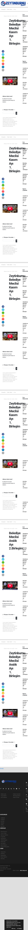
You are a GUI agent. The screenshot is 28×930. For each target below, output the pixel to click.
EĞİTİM (2, 821)
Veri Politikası (4, 797)
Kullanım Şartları (16, 794)
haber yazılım (3, 873)
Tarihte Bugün (4, 840)
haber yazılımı (7, 870)
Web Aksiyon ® (23, 870)
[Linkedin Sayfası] (12, 788)
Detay (14, 928)
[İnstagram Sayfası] (7, 788)
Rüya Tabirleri (4, 857)
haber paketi (3, 872)
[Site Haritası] (17, 788)
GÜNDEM (3, 818)
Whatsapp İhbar (16, 795)
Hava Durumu (4, 831)
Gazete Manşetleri (5, 846)
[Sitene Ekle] (20, 788)
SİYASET (3, 819)
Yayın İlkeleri (3, 795)
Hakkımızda (3, 794)
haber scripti (9, 872)
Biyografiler (3, 855)
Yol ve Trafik (3, 833)
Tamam (20, 928)
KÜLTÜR (2, 826)
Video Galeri (9, 9)
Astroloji (2, 858)
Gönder (16, 113)
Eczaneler (3, 836)
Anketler (3, 853)
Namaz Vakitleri (4, 835)
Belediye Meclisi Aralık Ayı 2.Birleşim (25, 39)
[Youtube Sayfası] (9, 788)
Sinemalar (3, 841)
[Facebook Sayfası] (1, 788)
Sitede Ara (3, 852)
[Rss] (15, 788)
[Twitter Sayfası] (4, 788)
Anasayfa (3, 9)
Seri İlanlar (3, 843)
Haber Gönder (16, 797)
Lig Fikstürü (3, 838)
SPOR (2, 824)
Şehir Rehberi (4, 845)
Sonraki (2, 768)
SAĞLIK (2, 823)
